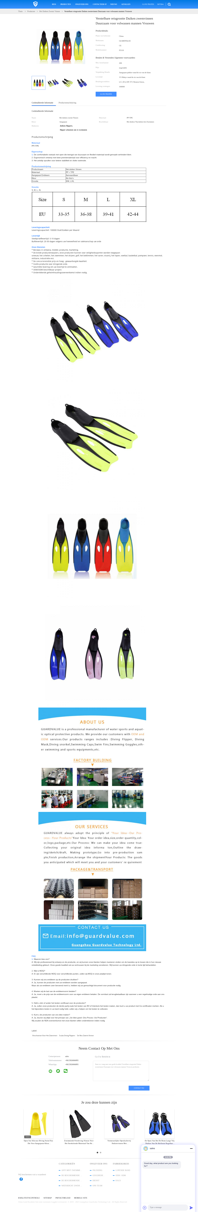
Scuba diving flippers (67, 1035)
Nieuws (113, 4)
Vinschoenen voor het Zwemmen (44, 1035)
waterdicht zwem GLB (72, 1186)
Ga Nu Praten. (148, 4)
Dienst (96, 1181)
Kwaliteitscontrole (29, 1198)
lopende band (123, 1170)
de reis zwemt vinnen (85, 1035)
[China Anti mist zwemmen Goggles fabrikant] (35, 4)
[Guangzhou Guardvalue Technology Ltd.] (52, 1072)
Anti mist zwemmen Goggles (72, 1170)
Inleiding (97, 1170)
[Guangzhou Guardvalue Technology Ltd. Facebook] (22, 1179)
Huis (54, 4)
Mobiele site (80, 1198)
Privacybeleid (62, 1198)
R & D (118, 1181)
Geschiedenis (99, 1175)
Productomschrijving (67, 103)
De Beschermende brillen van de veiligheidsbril (72, 1175)
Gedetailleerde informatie (42, 103)
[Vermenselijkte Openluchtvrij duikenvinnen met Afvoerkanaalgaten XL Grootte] (119, 1124)
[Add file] (145, 1208)
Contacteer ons (100, 4)
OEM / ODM (121, 1175)
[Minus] (191, 1148)
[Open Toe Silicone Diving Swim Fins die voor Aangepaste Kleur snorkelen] (38, 1124)
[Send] (191, 1208)
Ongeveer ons (81, 4)
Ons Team (97, 1186)
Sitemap (48, 1198)
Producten (65, 4)
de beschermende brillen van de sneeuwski (72, 1181)
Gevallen (125, 4)
